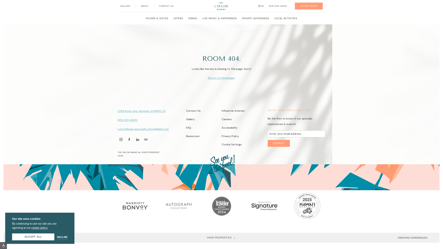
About (145, 6)
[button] (3, 245)
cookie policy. (39, 227)
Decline (62, 237)
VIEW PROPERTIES (219, 237)
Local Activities (285, 18)
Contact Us (166, 6)
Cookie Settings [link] (232, 144)
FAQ (188, 128)
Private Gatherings (255, 18)
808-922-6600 (278, 6)
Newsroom (193, 136)
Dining (192, 18)
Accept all (33, 236)
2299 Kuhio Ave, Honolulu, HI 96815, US (142, 111)
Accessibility (230, 128)
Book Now (308, 5)
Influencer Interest (233, 111)
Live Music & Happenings (219, 18)
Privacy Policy (230, 136)
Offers (178, 18)
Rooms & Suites (157, 18)
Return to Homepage (221, 78)
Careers (227, 119)
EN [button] (262, 6)
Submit (278, 143)
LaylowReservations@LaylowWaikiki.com (143, 129)
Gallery (125, 6)
